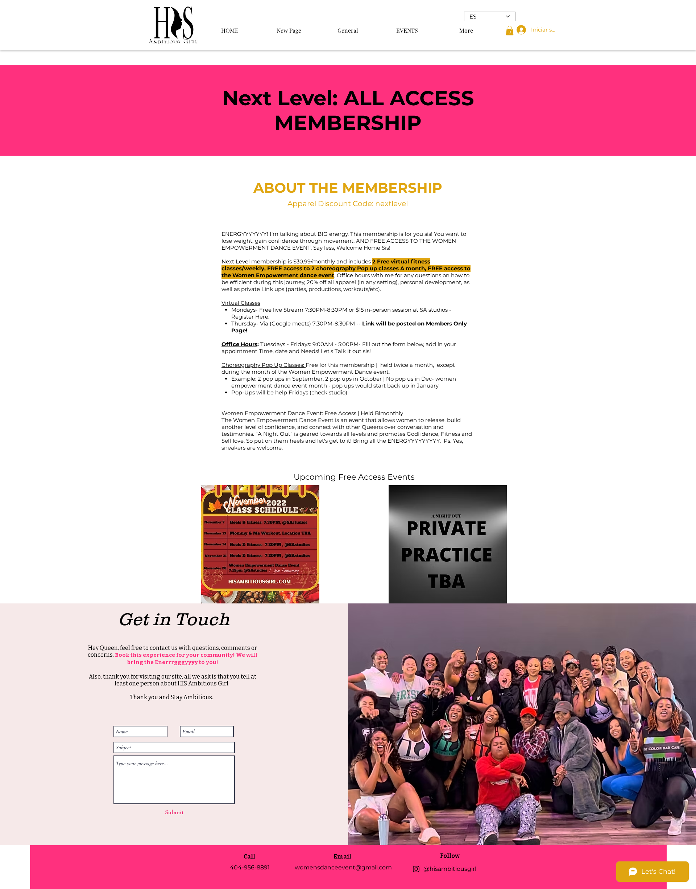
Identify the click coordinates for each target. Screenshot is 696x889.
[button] (510, 30)
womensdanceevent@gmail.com (343, 867)
